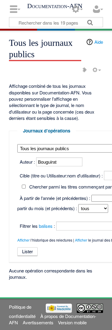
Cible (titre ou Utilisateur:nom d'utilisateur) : (61, 175)
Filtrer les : (37, 226)
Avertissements (38, 322)
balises (46, 226)
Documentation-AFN (54, 6)
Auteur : (27, 162)
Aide (98, 42)
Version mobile (72, 322)
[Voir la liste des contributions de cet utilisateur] (85, 70)
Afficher (23, 239)
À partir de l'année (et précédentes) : (55, 198)
